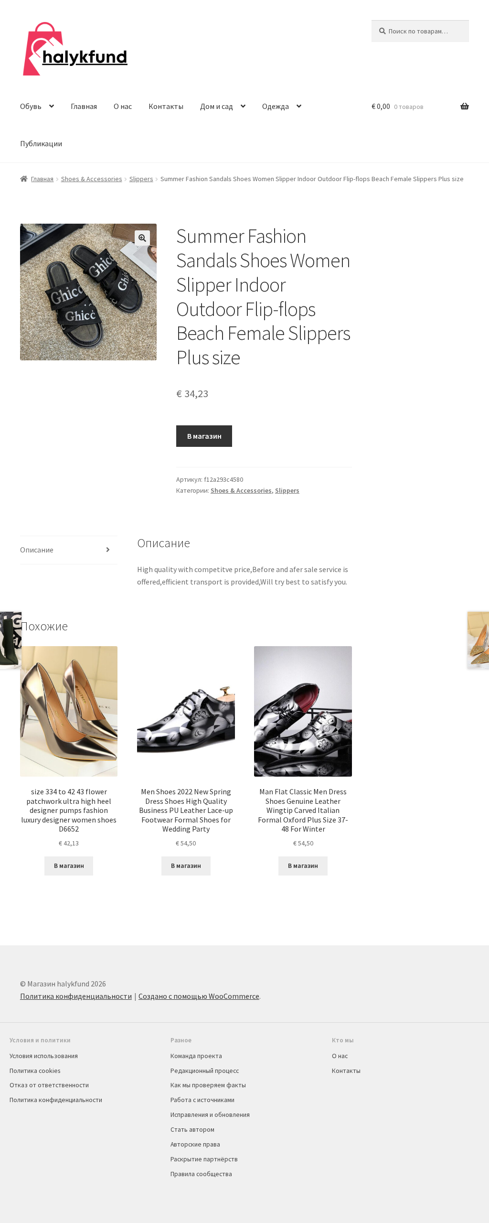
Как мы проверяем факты (208, 1085)
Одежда (275, 106)
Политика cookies (35, 1070)
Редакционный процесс (204, 1070)
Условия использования (44, 1055)
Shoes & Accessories (91, 178)
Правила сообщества (201, 1173)
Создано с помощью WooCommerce (198, 996)
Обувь (31, 106)
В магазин (204, 436)
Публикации (41, 143)
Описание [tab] (36, 549)
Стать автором (192, 1129)
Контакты (166, 106)
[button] (142, 238)
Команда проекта (196, 1055)
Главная (84, 106)
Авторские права (195, 1144)
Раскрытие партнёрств (204, 1159)
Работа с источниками (202, 1099)
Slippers (141, 178)
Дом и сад (216, 106)
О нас (123, 106)
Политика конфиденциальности (76, 996)
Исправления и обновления (210, 1114)
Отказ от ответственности (49, 1085)
